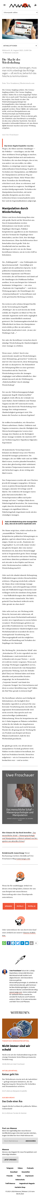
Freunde (10, 1176)
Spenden (8, 906)
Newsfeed (13, 1172)
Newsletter (26, 1172)
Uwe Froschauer (12, 135)
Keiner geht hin (10, 1074)
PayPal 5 (20, 906)
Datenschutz (20, 1179)
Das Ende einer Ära (12, 1101)
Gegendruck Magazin (27, 1183)
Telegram (9, 1168)
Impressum (29, 1176)
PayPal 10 (31, 906)
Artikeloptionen (10, 46)
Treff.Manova (10, 1183)
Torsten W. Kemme (19, 1113)
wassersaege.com (23, 859)
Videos (20, 1168)
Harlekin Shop (20, 1187)
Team (19, 1176)
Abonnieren (31, 1141)
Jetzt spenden (10, 1160)
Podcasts (30, 1168)
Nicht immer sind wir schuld (16, 1047)
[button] (4, 943)
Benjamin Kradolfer (20, 1091)
